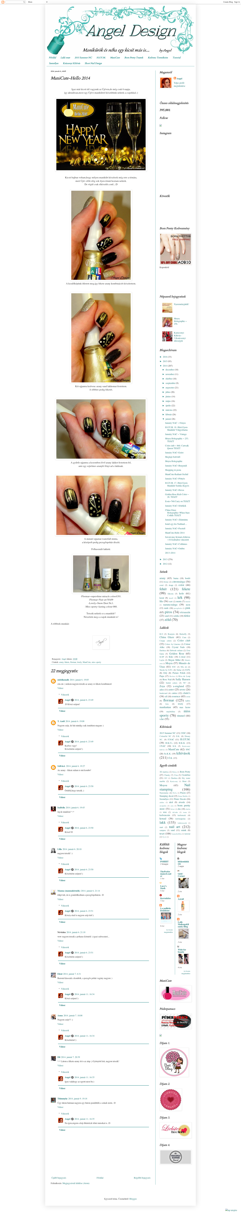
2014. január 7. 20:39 (70, 1057)
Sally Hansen (183, 679)
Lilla (59, 849)
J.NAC (163, 745)
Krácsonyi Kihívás (71, 63)
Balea (174, 772)
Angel (67, 699)
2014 (165, 365)
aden (162, 689)
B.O (161, 634)
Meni (184, 781)
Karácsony (174, 781)
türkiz (187, 615)
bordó (187, 578)
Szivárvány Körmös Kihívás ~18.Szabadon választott (177, 538)
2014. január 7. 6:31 (72, 973)
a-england (178, 686)
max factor (184, 707)
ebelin (188, 809)
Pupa (162, 676)
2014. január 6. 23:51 (83, 910)
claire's (186, 693)
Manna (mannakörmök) (68, 890)
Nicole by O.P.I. (166, 670)
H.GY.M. (101, 57)
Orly (165, 672)
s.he (162, 719)
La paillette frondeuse (165, 909)
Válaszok (65, 694)
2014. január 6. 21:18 (76, 932)
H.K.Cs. (169, 742)
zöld (168, 619)
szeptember (171, 383)
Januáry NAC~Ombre (175, 548)
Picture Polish (179, 672)
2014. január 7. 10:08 (73, 1015)
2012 (165, 563)
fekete (67, 662)
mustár (187, 601)
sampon (163, 830)
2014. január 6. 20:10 (72, 849)
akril (171, 802)
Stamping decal (166, 795)
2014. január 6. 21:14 (90, 890)
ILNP (162, 656)
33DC (183, 732)
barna (175, 578)
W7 (184, 683)
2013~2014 (170, 552)
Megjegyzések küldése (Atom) (75, 1183)
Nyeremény (164, 792)
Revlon (172, 676)
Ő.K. (170, 757)
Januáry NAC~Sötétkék (175, 505)
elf (166, 696)
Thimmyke (62, 1098)
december (170, 369)
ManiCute (115, 57)
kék (180, 597)
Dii (58, 1057)
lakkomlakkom (183, 862)
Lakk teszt (65, 57)
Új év (164, 837)
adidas (162, 802)
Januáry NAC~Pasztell (175, 528)
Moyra (169, 663)
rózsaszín (185, 612)
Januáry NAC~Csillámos (176, 543)
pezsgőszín (178, 608)
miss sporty (96, 662)
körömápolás (180, 818)
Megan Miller (174, 659)
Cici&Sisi (186, 774)
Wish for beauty (182, 950)
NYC (174, 667)
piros (168, 611)
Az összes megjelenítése (168, 931)
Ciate (184, 637)
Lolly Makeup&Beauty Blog (183, 924)
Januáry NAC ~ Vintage (176, 434)
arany (61, 662)
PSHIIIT (164, 861)
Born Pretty (185, 771)
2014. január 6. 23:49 (83, 699)
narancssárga (170, 604)
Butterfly (183, 634)
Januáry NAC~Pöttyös (175, 478)
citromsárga (178, 581)
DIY (165, 778)
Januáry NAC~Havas (174, 489)
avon (182, 689)
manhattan (165, 707)
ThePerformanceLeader (165, 873)
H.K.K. (182, 742)
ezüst (181, 585)
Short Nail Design (93, 63)
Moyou (163, 785)
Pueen (183, 792)
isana (185, 812)
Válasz (60, 688)
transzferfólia (177, 834)
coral (161, 585)
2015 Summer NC (83, 57)
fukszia (170, 593)
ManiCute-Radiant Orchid (176, 474)
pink (187, 608)
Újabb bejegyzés (58, 1177)
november (170, 374)
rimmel (181, 715)
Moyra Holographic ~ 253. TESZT (177, 440)
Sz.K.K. (167, 753)
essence (176, 696)
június (168, 396)
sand (167, 615)
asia (172, 805)
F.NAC (171, 739)
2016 (165, 356)
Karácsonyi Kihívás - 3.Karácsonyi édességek (180, 336)
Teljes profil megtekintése (179, 84)
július (168, 391)
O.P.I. (187, 669)
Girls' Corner (181, 874)
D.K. (178, 736)
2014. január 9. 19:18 (77, 1098)
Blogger (132, 1198)
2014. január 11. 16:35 (84, 1077)
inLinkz (175, 812)
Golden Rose (176, 653)
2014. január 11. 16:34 (84, 994)
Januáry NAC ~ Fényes (175, 422)
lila (161, 601)
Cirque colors (166, 640)
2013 (165, 559)
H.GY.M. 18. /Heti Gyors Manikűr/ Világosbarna (176, 428)
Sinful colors (171, 683)
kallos (187, 700)
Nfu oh (184, 667)
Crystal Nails (178, 647)
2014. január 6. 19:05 (79, 679)
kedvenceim (165, 815)
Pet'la (175, 793)
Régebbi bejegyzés (142, 1177)
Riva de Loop (184, 676)
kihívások (183, 753)
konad (163, 818)
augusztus (170, 387)
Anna (60, 1015)
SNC (188, 749)
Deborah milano (176, 650)
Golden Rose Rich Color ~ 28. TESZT (177, 495)
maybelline (170, 711)
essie (188, 696)
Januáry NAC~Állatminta (176, 519)
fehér (163, 588)
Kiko (171, 656)
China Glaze (167, 637)
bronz (166, 581)
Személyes (53, 63)
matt (171, 601)
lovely (79, 662)
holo (181, 593)
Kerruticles (165, 898)
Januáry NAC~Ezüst (174, 452)
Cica (176, 775)
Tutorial (176, 57)
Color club (184, 640)
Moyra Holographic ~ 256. (180, 321)
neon (188, 604)
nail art (174, 826)
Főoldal (52, 57)
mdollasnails (63, 679)
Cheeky (167, 775)
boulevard (163, 693)
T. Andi (61, 721)
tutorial (187, 833)
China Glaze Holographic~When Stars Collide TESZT (177, 512)
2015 (165, 361)
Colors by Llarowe (172, 644)
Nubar (179, 670)
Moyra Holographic (173, 461)
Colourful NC (165, 736)
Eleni (59, 973)
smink (183, 830)
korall (171, 598)
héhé (165, 812)
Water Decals (180, 798)
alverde (182, 802)
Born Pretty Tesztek (133, 57)
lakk (163, 822)
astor (171, 689)
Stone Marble (183, 796)
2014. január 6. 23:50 (83, 786)
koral (162, 597)
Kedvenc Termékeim (158, 57)
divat (173, 809)
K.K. (175, 746)
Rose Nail (167, 679)
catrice (174, 693)
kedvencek (182, 815)
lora (166, 704)
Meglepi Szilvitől (172, 456)
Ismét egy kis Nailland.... (176, 523)
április (168, 405)
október (169, 378)
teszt (162, 833)
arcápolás (163, 805)
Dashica (163, 650)
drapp (171, 585)
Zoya (162, 686)
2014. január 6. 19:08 (75, 721)
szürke (176, 615)
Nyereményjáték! (181, 304)
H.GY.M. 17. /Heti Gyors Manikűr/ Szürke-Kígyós (177, 484)
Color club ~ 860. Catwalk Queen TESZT (177, 447)
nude (166, 607)
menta (178, 601)
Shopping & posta (173, 469)
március (169, 409)
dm (179, 808)
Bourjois (171, 634)
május (168, 400)
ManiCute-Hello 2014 (175, 532)
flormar (73, 662)
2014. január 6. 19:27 (75, 765)
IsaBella (61, 807)
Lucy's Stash (163, 887)
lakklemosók (182, 823)
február (169, 414)
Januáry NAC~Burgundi (176, 465)
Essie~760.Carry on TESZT (177, 501)
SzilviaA (61, 766)
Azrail (181, 898)
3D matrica (164, 771)
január (169, 418)
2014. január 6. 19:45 (75, 807)
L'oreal (182, 656)
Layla (162, 660)
